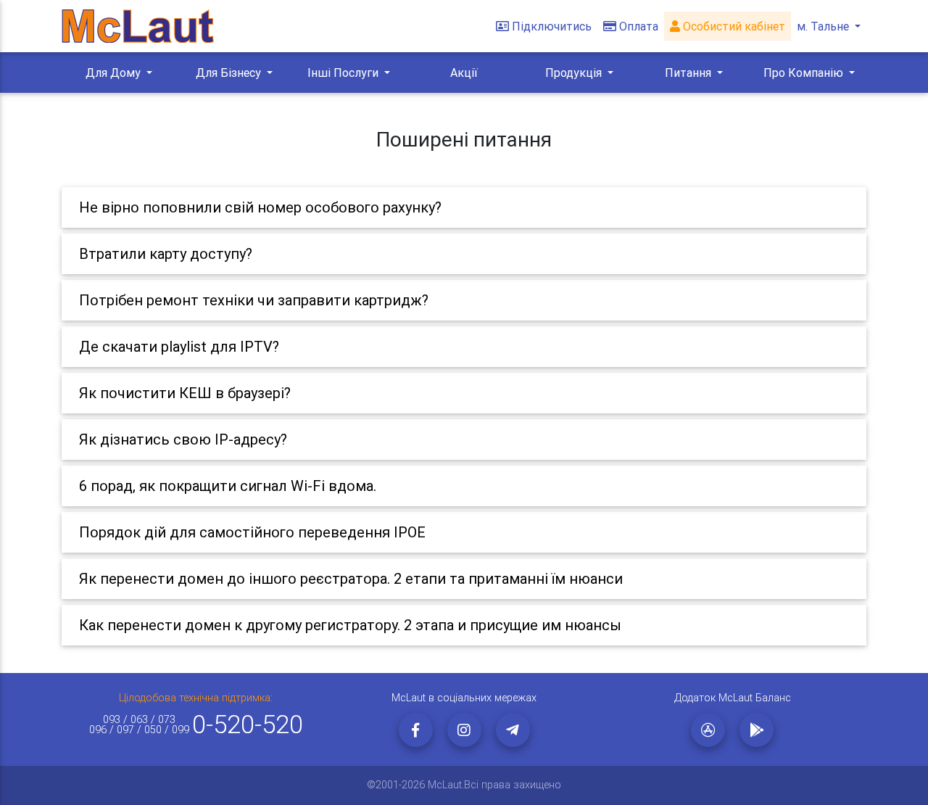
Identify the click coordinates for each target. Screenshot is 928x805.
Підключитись (552, 26)
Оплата (638, 26)
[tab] (464, 207)
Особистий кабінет (732, 26)
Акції (464, 72)
